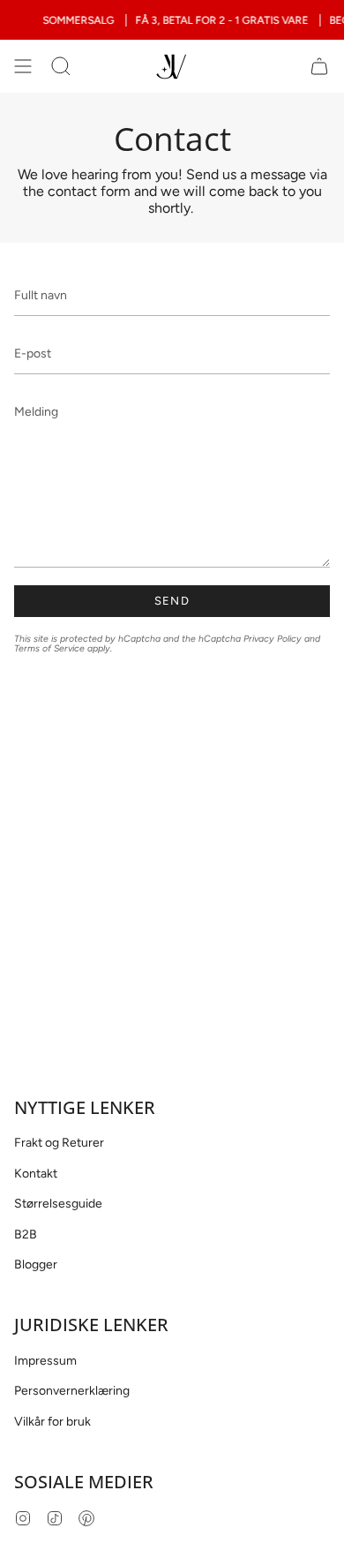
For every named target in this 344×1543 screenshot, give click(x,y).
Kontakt (35, 1173)
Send (172, 600)
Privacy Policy (272, 638)
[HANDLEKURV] (319, 66)
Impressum (45, 1360)
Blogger (35, 1264)
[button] (60, 66)
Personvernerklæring (72, 1390)
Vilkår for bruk (52, 1421)
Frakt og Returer (59, 1142)
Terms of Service (49, 648)
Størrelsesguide (58, 1203)
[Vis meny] (23, 66)
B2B (25, 1234)
